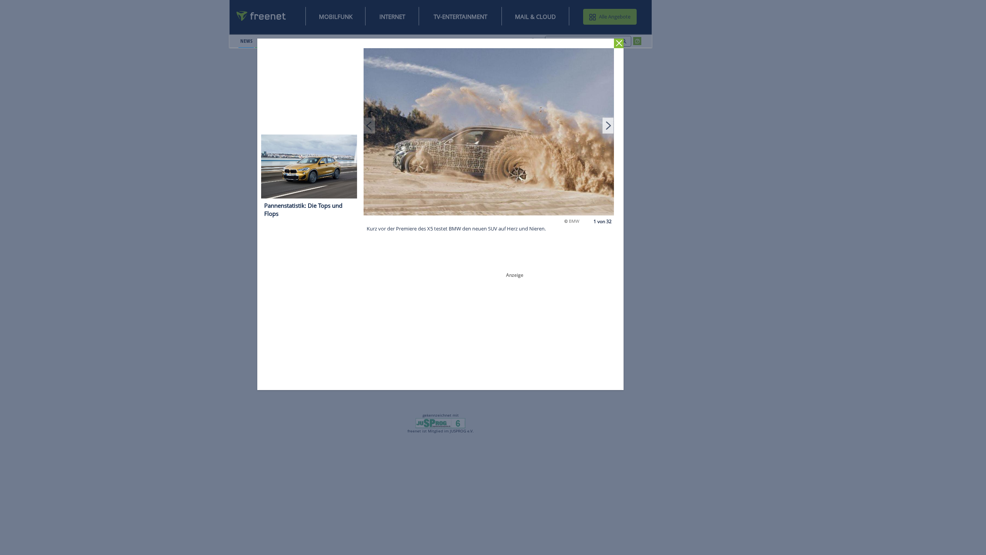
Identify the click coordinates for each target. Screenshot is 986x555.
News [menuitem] (246, 40)
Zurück (619, 43)
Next (608, 125)
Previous (370, 125)
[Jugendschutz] (440, 422)
